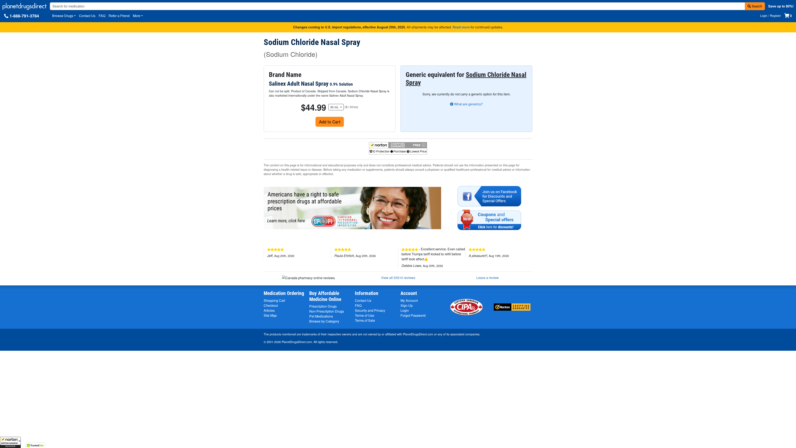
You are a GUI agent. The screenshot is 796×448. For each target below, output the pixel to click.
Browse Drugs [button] (62, 15)
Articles (269, 310)
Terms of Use (364, 315)
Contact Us (87, 15)
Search (756, 6)
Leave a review (487, 277)
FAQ (102, 15)
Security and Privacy (370, 310)
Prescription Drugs (323, 306)
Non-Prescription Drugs (326, 311)
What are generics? (468, 104)
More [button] (136, 15)
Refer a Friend (119, 15)
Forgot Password (413, 315)
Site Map (270, 315)
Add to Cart (329, 122)
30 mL (334, 107)
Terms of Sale (365, 320)
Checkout (271, 305)
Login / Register (770, 15)
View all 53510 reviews (398, 277)
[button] (10, 442)
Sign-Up (406, 305)
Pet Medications (321, 316)
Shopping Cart (274, 300)
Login (404, 310)
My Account (409, 300)
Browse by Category (324, 321)
